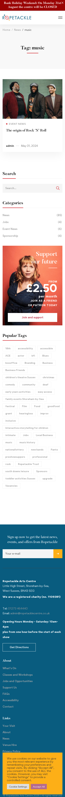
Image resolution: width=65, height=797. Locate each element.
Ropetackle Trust (28, 464)
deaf (45, 384)
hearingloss (26, 413)
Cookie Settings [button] (18, 786)
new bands (37, 449)
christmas (48, 377)
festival (10, 406)
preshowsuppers (15, 456)
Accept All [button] (39, 786)
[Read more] (32, 81)
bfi (33, 355)
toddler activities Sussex (20, 478)
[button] (32, 317)
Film (24, 406)
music (8, 442)
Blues (45, 355)
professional (39, 456)
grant (8, 413)
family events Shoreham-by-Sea (24, 398)
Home (6, 29)
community (28, 384)
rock (8, 464)
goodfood (53, 406)
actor (21, 355)
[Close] (62, 2)
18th (8, 348)
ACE (7, 355)
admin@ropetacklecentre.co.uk (30, 613)
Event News (32, 229)
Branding (30, 362)
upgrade (47, 478)
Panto (54, 449)
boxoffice (11, 362)
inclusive (10, 420)
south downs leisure (17, 471)
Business (47, 362)
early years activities (18, 391)
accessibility (25, 348)
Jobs (32, 222)
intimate (10, 435)
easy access (45, 391)
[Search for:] (32, 188)
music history (27, 442)
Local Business (44, 435)
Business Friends (15, 370)
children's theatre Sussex (20, 377)
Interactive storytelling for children (26, 427)
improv (44, 413)
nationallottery (14, 449)
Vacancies (11, 485)
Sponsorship (32, 235)
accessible (46, 348)
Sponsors (41, 471)
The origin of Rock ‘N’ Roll (26, 130)
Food (37, 406)
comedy (10, 384)
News (17, 29)
